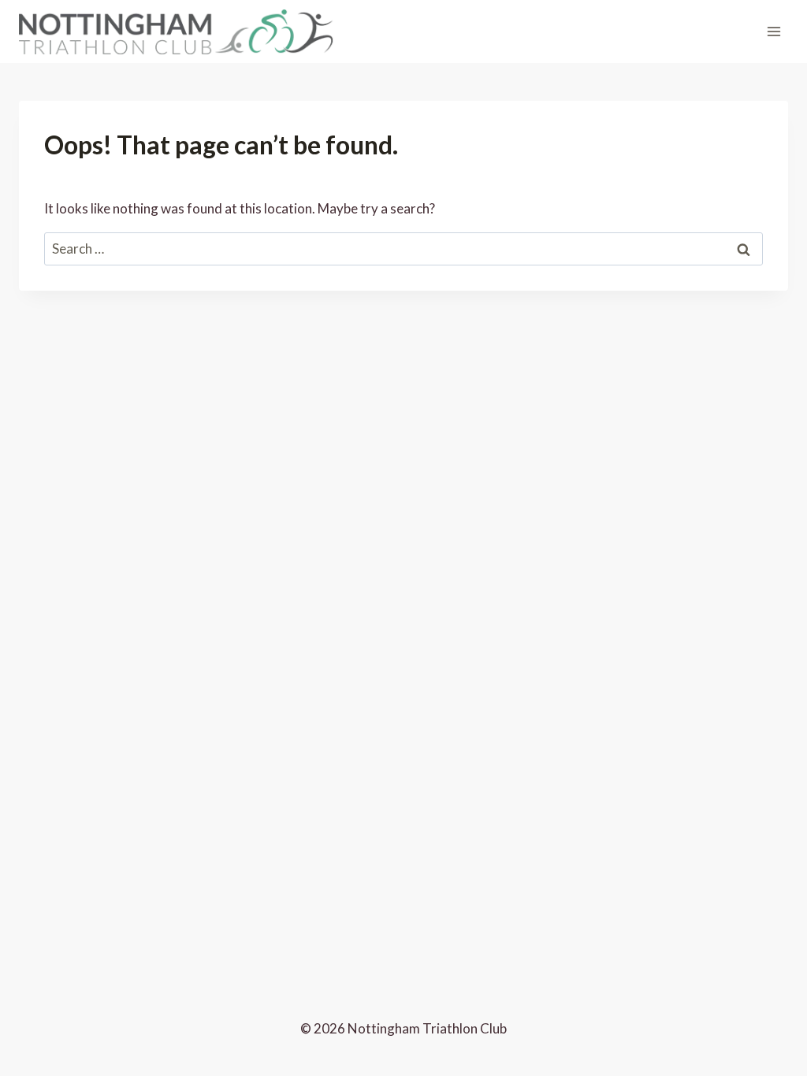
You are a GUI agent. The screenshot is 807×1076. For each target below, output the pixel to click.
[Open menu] (773, 31)
